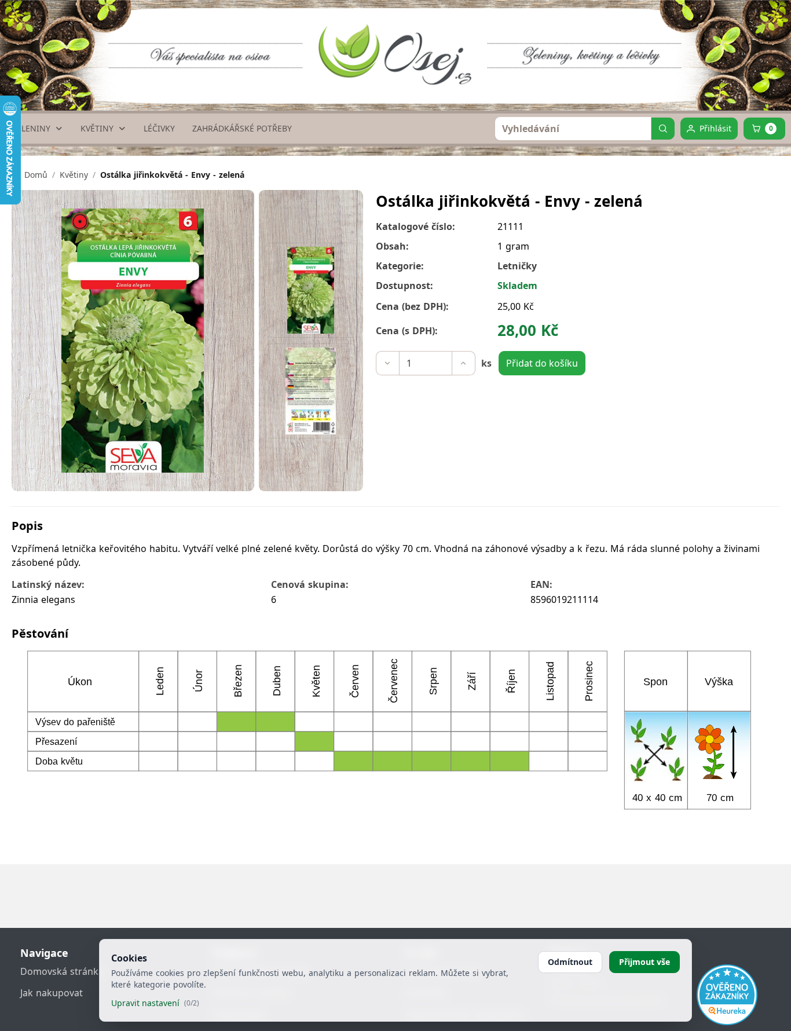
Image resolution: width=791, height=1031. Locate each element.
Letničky (517, 265)
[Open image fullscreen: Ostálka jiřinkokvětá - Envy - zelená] (133, 340)
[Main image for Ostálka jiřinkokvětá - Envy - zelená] (311, 290)
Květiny (74, 174)
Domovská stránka (62, 971)
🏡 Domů (29, 174)
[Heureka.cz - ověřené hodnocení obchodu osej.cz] (727, 994)
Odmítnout (570, 961)
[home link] (399, 43)
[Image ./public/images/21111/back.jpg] (311, 390)
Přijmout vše (644, 961)
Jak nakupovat (51, 992)
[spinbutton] (425, 363)
